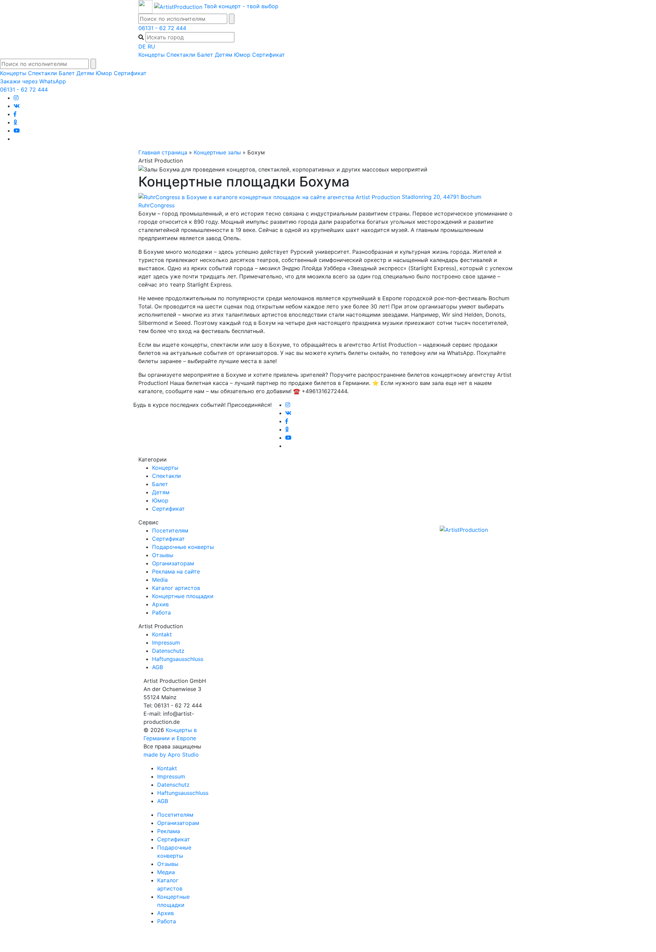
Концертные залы (217, 152)
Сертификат (268, 54)
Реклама (168, 831)
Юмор (242, 54)
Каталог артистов (176, 587)
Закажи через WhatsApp (33, 81)
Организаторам (173, 563)
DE (142, 46)
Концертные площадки (183, 596)
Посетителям (170, 530)
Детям (223, 54)
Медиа (166, 872)
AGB (157, 667)
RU (151, 46)
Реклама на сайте (176, 571)
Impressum (166, 642)
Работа (161, 612)
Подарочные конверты (183, 546)
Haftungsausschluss (177, 659)
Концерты (151, 54)
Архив (160, 604)
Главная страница (162, 152)
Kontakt (162, 634)
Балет (205, 54)
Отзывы (162, 555)
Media (160, 579)
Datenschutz (168, 650)
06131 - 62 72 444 (162, 28)
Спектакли (180, 54)
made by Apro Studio (171, 754)
